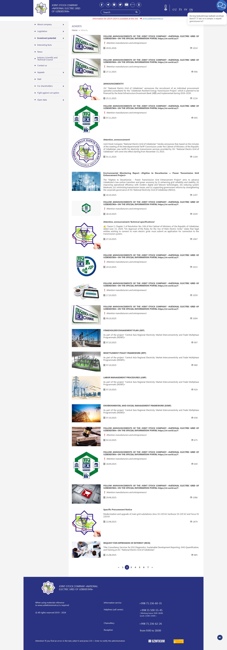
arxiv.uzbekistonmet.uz (137, 18)
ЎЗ (180, 9)
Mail (39, 79)
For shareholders (45, 85)
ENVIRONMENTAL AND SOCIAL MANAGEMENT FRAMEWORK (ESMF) (137, 405)
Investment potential (46, 38)
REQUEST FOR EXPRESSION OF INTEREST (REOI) (126, 543)
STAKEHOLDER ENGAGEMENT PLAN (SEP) (124, 330)
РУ (185, 9)
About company (44, 24)
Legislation (42, 31)
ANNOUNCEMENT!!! (113, 83)
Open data (42, 99)
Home (74, 30)
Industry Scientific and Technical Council (47, 58)
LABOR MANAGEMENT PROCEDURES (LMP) (124, 377)
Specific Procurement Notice (117, 509)
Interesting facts (44, 44)
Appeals (41, 72)
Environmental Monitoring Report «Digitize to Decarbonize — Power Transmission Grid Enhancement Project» (151, 174)
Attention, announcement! (116, 139)
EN (191, 9)
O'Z (174, 9)
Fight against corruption (48, 92)
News (39, 51)
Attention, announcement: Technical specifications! (129, 222)
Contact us (42, 65)
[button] (167, 9)
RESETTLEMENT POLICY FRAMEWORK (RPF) (124, 353)
